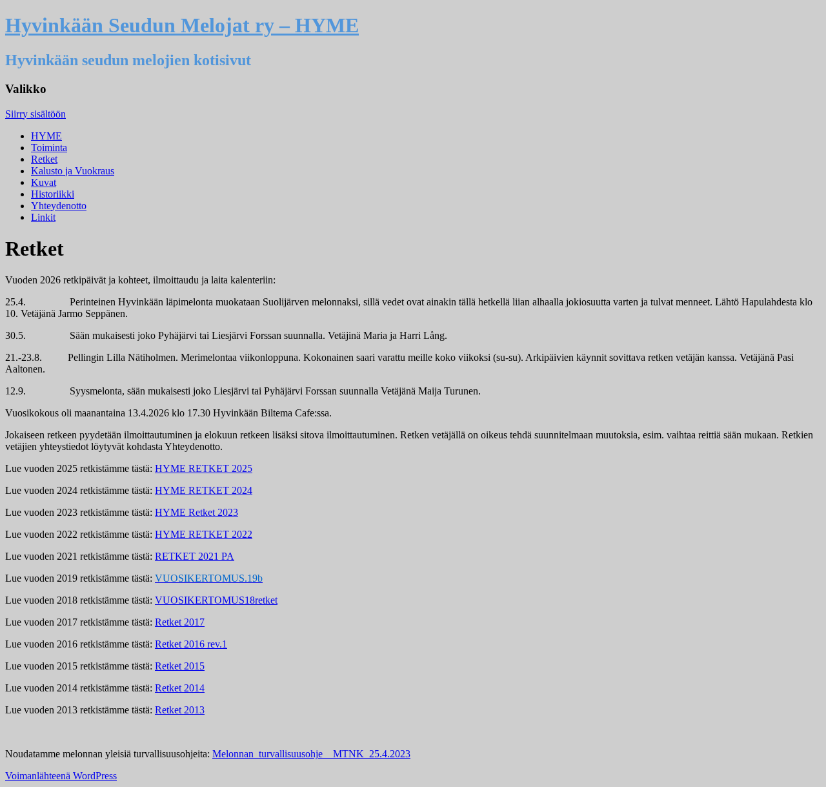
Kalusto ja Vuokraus (72, 170)
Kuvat (43, 182)
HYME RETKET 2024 (203, 490)
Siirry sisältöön (35, 113)
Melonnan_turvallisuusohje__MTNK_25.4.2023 (311, 753)
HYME (46, 135)
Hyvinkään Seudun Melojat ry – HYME (182, 25)
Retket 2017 (180, 622)
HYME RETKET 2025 (203, 468)
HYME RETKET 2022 (203, 534)
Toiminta (49, 147)
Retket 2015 (180, 665)
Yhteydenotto (58, 205)
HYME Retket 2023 (196, 512)
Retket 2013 (180, 709)
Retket (44, 159)
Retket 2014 (180, 687)
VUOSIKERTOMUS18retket (216, 600)
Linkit (43, 217)
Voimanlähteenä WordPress (61, 775)
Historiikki (52, 194)
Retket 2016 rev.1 (191, 644)
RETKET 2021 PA (194, 556)
